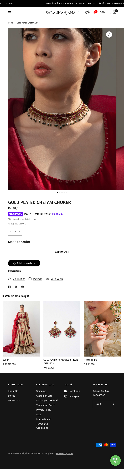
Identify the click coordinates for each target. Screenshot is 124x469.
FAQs (38, 414)
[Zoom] (109, 34)
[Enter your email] (112, 404)
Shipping (12, 219)
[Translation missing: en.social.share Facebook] (10, 287)
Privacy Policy (43, 409)
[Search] (109, 12)
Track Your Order (45, 405)
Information (15, 385)
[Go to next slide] (114, 336)
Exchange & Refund (47, 400)
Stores (11, 395)
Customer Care (45, 385)
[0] (114, 12)
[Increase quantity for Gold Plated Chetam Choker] (19, 231)
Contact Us (14, 400)
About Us (13, 391)
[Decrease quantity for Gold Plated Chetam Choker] (10, 231)
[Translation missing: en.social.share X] (17, 287)
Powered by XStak (64, 453)
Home (10, 23)
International (43, 419)
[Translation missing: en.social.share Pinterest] (23, 287)
